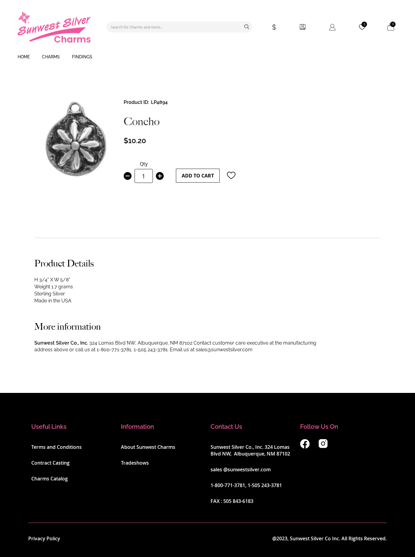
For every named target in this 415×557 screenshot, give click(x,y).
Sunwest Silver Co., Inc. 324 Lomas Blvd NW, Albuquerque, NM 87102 (250, 450)
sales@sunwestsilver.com (224, 349)
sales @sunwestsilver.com (241, 469)
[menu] (207, 57)
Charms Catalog (49, 478)
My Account (332, 27)
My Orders (302, 27)
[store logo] (54, 27)
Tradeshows (135, 462)
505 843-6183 (238, 501)
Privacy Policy (44, 538)
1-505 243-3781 (151, 349)
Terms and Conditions (56, 447)
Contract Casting (50, 462)
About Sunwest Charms (148, 447)
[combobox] (179, 27)
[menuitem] (24, 57)
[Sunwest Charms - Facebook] (305, 446)
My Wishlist (364, 24)
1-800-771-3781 (114, 349)
